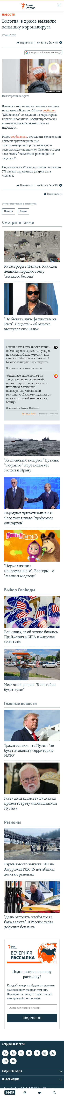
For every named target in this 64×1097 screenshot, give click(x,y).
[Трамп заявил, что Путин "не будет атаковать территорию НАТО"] (32, 725)
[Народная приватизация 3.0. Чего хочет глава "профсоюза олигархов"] (32, 493)
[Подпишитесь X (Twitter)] (21, 1053)
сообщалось (19, 137)
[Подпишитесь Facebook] (13, 1053)
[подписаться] (13, 1061)
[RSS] (52, 1053)
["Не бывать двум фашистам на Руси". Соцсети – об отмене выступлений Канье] (32, 299)
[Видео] (40, 1092)
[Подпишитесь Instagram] (44, 1053)
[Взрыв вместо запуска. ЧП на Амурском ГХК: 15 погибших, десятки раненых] (32, 844)
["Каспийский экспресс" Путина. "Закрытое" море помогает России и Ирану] (32, 440)
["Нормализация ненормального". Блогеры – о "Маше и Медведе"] (32, 546)
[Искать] (54, 1092)
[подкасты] (25, 1092)
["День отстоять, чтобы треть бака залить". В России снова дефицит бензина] (32, 897)
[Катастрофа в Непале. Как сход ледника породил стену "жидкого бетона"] (32, 246)
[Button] (25, 43)
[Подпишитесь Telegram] (37, 1053)
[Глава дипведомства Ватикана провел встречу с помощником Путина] (32, 778)
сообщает (49, 110)
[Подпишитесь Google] (5, 1053)
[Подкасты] (5, 1061)
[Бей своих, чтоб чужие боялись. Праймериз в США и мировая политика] (32, 612)
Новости (8, 14)
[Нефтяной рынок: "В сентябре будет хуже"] (32, 664)
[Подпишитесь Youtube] (29, 1053)
